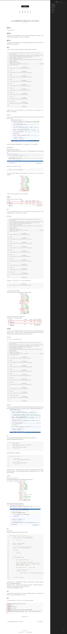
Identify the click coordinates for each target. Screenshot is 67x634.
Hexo (20, 632)
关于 (27, 12)
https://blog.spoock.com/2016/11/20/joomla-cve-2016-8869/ (21, 609)
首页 (20, 12)
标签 (25, 12)
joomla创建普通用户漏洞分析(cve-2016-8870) (15, 621)
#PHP (27, 616)
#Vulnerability (24, 616)
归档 (22, 12)
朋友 (30, 12)
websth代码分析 (40, 621)
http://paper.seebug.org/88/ (28, 600)
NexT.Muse (30, 632)
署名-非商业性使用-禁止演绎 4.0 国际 (18, 611)
